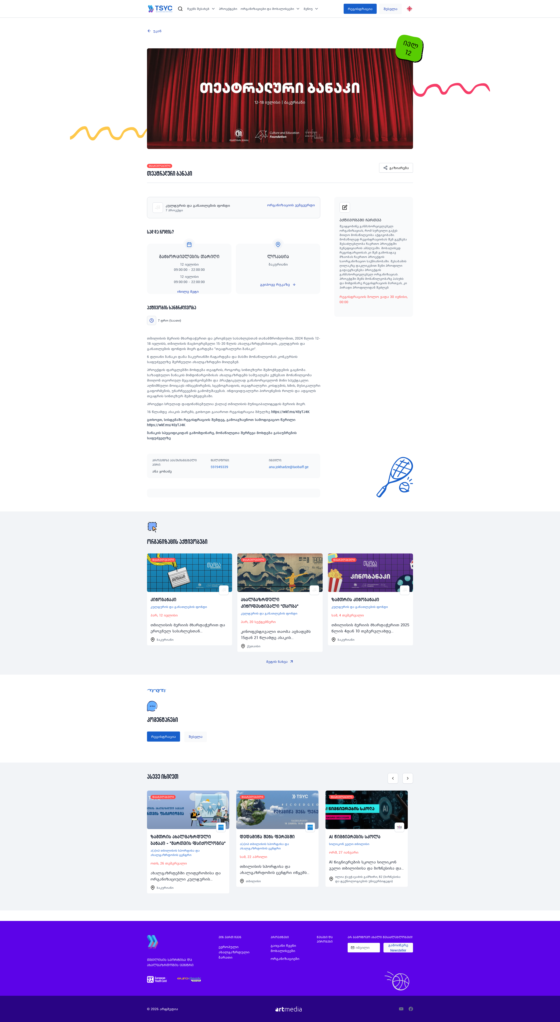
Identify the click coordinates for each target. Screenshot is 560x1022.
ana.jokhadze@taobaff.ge (288, 466)
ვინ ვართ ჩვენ (230, 937)
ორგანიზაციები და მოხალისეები (267, 9)
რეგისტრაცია (360, 8)
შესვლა (390, 8)
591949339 (219, 466)
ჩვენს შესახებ (198, 9)
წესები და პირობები (325, 939)
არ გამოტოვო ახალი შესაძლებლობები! (380, 937)
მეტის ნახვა (277, 661)
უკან (157, 30)
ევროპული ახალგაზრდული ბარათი (234, 952)
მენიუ (308, 9)
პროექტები (228, 9)
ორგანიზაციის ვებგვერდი (291, 205)
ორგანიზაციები (285, 958)
